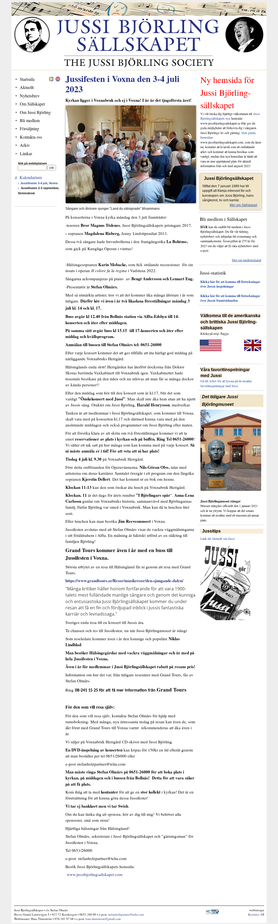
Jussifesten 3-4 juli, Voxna (39, 183)
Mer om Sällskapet (243, 205)
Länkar (26, 153)
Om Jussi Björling (35, 112)
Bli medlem (30, 120)
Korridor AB (256, 914)
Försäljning (29, 128)
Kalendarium (31, 177)
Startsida (27, 79)
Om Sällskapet (32, 104)
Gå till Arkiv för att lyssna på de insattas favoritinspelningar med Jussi (226, 383)
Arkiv (25, 145)
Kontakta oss (31, 137)
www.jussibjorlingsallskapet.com (94, 874)
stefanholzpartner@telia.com (126, 914)
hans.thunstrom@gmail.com (103, 919)
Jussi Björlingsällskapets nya (230, 115)
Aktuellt (27, 87)
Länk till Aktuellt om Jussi (217, 538)
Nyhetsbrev (30, 95)
